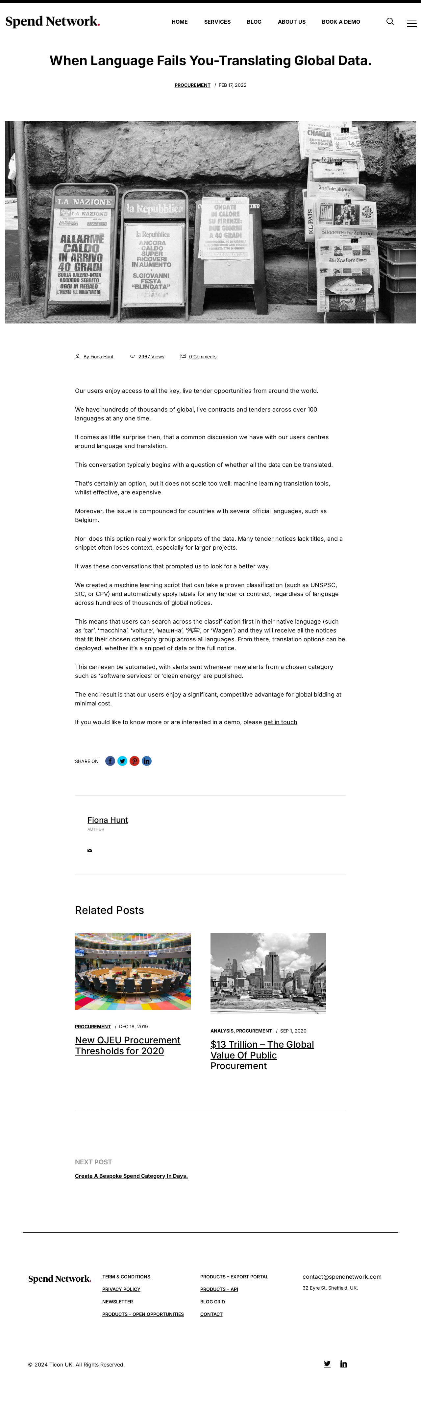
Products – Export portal (234, 1276)
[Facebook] (110, 761)
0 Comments (202, 356)
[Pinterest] (134, 761)
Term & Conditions (126, 1276)
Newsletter (117, 1301)
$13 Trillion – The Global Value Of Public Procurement (262, 1055)
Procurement (192, 85)
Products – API (219, 1289)
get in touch (280, 722)
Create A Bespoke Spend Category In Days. (131, 1176)
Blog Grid (212, 1301)
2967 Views (151, 356)
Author (95, 829)
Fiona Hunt (107, 820)
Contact (211, 1314)
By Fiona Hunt (98, 356)
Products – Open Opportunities (143, 1314)
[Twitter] (122, 761)
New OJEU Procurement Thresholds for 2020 (128, 1045)
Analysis (222, 1031)
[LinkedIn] (147, 761)
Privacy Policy (121, 1289)
